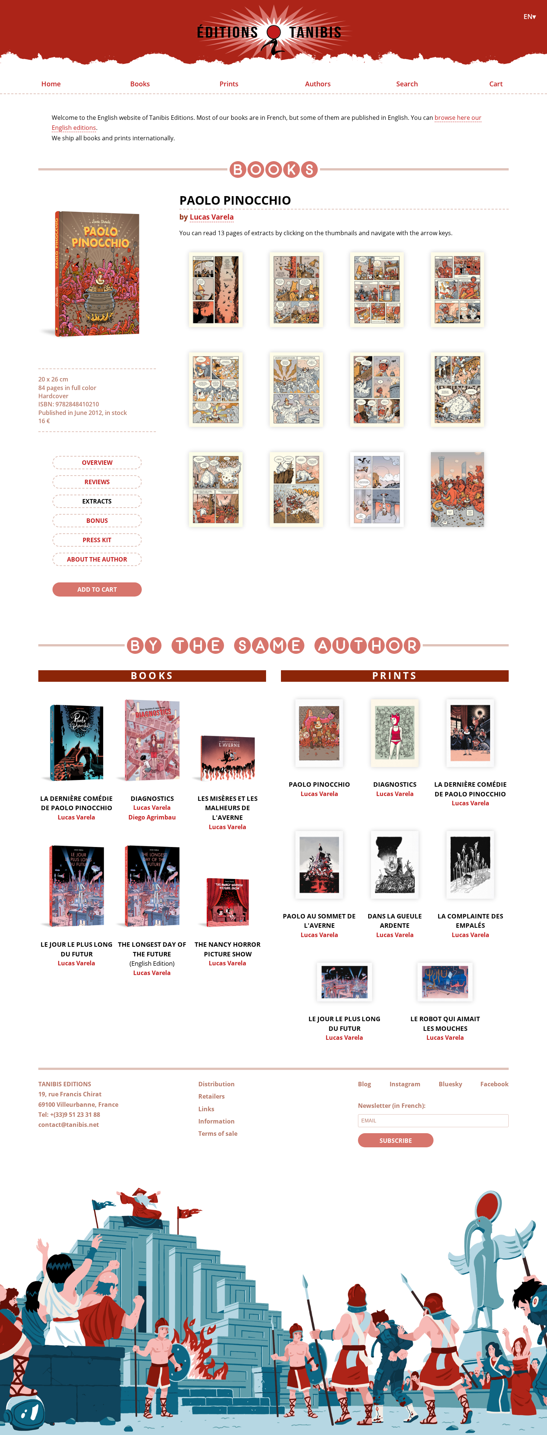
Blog (364, 1084)
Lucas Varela (212, 217)
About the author (97, 559)
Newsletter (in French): (392, 1106)
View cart (97, 604)
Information (216, 1121)
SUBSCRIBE (396, 1141)
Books (140, 83)
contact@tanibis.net (68, 1125)
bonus (97, 521)
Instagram (405, 1084)
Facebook (494, 1084)
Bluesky (450, 1084)
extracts (97, 501)
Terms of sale (217, 1133)
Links (206, 1109)
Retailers (211, 1096)
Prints (229, 83)
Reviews (97, 482)
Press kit (97, 540)
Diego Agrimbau (152, 817)
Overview (97, 462)
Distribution (216, 1084)
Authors (318, 83)
